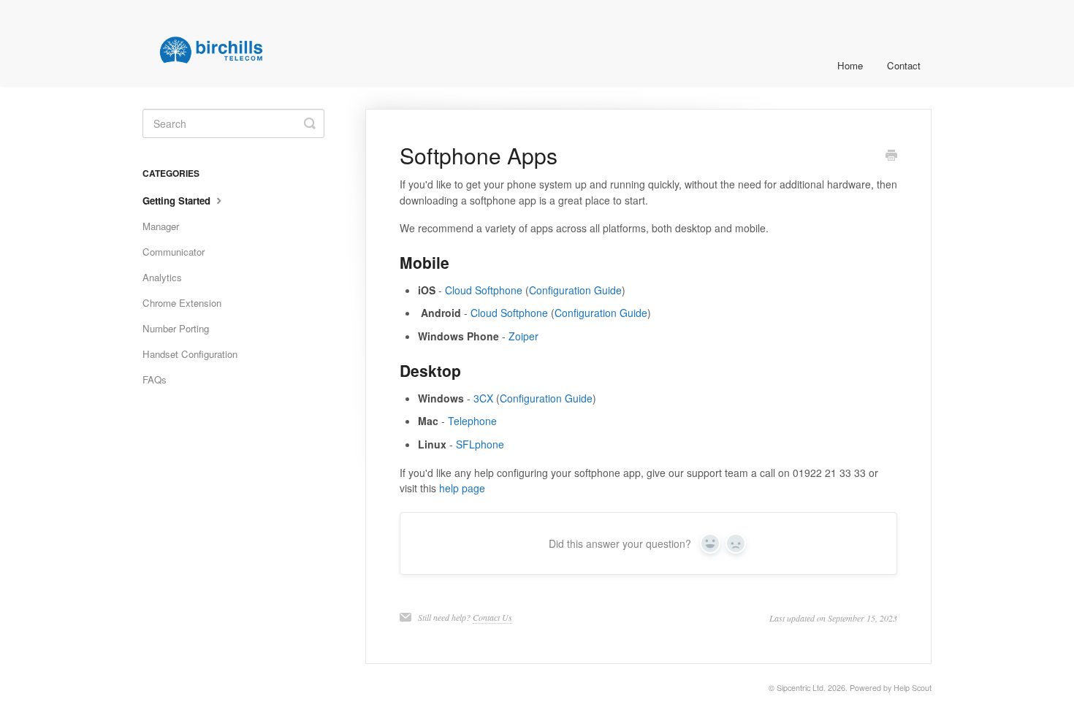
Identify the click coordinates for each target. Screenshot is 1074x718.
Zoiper (523, 336)
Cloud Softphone (483, 290)
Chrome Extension (181, 303)
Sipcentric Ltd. (801, 687)
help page (462, 488)
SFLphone (480, 444)
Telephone (472, 420)
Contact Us (492, 617)
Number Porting (175, 328)
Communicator (173, 252)
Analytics (162, 277)
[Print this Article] (891, 156)
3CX (483, 398)
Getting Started (177, 200)
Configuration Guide (575, 290)
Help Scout (913, 687)
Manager (160, 226)
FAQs (154, 379)
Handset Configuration (189, 354)
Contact (904, 65)
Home (850, 65)
